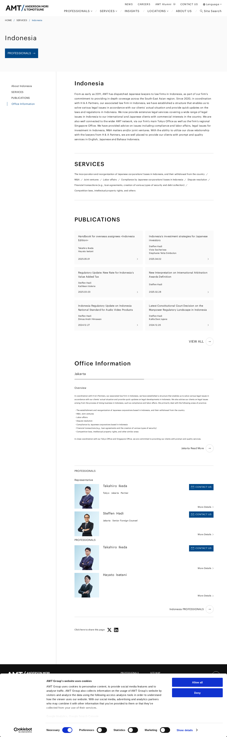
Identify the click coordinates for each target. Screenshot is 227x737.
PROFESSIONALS (130, 672)
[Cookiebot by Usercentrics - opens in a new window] (22, 730)
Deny (197, 692)
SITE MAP (155, 672)
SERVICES (21, 20)
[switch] (102, 730)
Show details (185, 730)
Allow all (197, 682)
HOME (8, 20)
